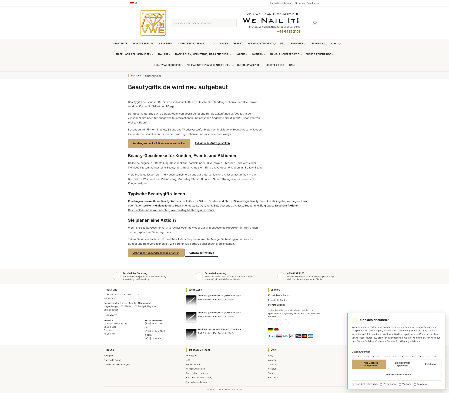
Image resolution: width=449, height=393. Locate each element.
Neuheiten (166, 43)
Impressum (191, 355)
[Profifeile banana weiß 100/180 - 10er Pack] (191, 334)
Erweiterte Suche (277, 300)
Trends (271, 373)
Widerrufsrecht (193, 364)
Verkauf (272, 368)
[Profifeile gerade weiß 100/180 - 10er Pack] (191, 300)
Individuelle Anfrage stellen (212, 143)
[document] (396, 351)
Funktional (422, 384)
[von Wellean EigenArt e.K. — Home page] (153, 23)
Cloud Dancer (219, 43)
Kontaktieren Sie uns (279, 295)
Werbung (406, 384)
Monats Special (143, 43)
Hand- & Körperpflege (284, 54)
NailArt (163, 54)
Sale (292, 65)
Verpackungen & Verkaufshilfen (208, 65)
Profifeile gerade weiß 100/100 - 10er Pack (219, 312)
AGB (188, 360)
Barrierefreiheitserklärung (199, 377)
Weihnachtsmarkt (260, 43)
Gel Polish (316, 43)
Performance (390, 384)
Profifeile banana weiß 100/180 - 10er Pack (219, 329)
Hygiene (240, 54)
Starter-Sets (275, 65)
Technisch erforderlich (366, 384)
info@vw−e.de (153, 338)
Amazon (272, 360)
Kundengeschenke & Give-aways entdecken (159, 143)
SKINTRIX (273, 364)
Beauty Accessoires (167, 65)
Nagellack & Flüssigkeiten (134, 54)
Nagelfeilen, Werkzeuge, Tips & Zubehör (201, 54)
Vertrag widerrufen (195, 368)
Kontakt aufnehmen (201, 252)
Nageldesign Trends (191, 43)
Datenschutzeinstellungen (117, 364)
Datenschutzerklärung (197, 373)
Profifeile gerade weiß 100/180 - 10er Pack (219, 295)
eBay (270, 355)
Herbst (238, 43)
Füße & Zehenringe (318, 54)
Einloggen (108, 355)
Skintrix (257, 54)
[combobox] (199, 22)
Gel (282, 43)
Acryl (334, 43)
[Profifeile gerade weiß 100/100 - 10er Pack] (191, 317)
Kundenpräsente (248, 65)
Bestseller (273, 377)
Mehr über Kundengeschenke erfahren (155, 252)
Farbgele (297, 43)
